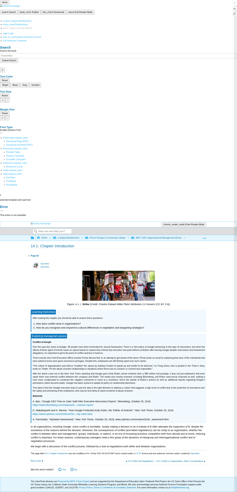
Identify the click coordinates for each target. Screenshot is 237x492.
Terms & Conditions (103, 487)
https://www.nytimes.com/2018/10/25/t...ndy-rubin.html (62, 414)
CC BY (138, 453)
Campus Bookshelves (68, 238)
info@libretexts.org (179, 487)
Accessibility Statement (125, 487)
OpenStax (45, 264)
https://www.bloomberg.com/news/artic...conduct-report (63, 405)
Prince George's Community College (107, 238)
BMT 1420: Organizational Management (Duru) (158, 238)
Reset (5, 80)
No (75, 470)
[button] (11, 181)
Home (44, 238)
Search (35, 231)
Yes (64, 470)
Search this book (8, 51)
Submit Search (9, 60)
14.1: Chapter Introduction (56, 453)
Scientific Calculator (16, 159)
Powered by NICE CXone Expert (74, 481)
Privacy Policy (85, 487)
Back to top (36, 461)
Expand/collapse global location (204, 237)
